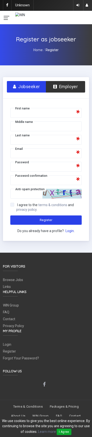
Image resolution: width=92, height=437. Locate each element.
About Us (18, 416)
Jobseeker (28, 86)
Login (70, 231)
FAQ (6, 312)
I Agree (64, 432)
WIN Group (11, 305)
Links (7, 287)
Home (38, 50)
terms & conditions (52, 205)
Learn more (47, 432)
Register (46, 220)
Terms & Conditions (28, 406)
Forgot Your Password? (21, 358)
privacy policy (26, 210)
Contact (9, 319)
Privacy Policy (13, 326)
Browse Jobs (13, 280)
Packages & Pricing (64, 406)
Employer (68, 86)
